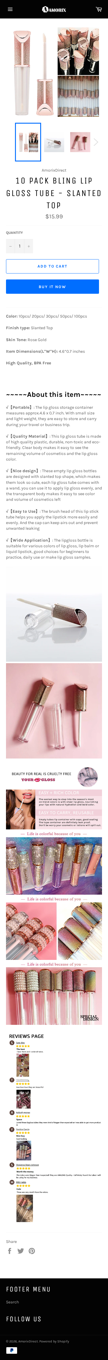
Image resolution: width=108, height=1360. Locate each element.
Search (12, 1302)
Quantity (14, 233)
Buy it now (53, 287)
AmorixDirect (28, 1341)
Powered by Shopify (54, 1341)
